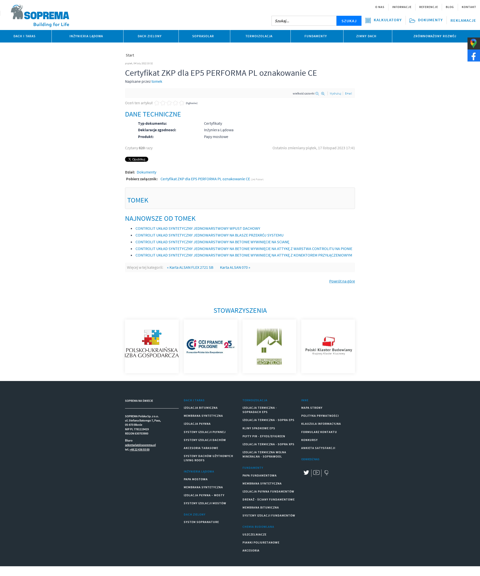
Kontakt (469, 7)
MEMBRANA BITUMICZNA (260, 507)
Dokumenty (146, 172)
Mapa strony (311, 408)
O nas (379, 7)
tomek (157, 81)
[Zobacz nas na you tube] (316, 473)
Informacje (402, 7)
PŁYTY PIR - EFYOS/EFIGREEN (263, 436)
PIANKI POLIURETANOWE (261, 542)
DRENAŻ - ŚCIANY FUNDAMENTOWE (268, 499)
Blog (450, 7)
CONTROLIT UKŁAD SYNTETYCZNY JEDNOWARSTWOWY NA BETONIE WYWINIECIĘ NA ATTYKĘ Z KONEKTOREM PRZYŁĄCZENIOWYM (244, 255)
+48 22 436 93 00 (140, 449)
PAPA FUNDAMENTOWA (259, 475)
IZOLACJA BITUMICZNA (201, 408)
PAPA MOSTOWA (196, 479)
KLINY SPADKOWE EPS (258, 428)
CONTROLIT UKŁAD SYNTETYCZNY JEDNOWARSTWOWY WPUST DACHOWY (198, 228)
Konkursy (309, 440)
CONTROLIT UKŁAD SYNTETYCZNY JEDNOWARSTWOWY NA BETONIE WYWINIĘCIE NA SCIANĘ (212, 241)
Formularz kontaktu (319, 432)
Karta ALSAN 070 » (235, 267)
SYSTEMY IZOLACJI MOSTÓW (205, 503)
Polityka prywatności (320, 416)
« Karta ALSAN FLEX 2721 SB (190, 267)
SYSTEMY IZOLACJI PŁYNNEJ (205, 432)
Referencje (428, 7)
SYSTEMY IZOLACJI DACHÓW (205, 440)
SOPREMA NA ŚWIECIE (139, 400)
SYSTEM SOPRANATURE (201, 522)
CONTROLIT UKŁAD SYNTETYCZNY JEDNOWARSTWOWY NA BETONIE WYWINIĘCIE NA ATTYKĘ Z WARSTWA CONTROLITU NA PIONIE (244, 248)
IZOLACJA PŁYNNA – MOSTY (204, 495)
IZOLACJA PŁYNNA (197, 424)
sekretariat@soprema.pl (140, 445)
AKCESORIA (251, 550)
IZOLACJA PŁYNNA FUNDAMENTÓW (268, 491)
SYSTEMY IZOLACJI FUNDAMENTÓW (268, 515)
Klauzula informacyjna (321, 424)
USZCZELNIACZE (254, 534)
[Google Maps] (326, 473)
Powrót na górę (342, 281)
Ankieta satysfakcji (318, 448)
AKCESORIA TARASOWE (201, 448)
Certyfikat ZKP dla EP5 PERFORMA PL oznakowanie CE (205, 178)
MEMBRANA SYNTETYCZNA (203, 416)
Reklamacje (463, 20)
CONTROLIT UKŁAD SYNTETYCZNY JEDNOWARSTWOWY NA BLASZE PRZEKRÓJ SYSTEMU (210, 235)
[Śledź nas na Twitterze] (306, 473)
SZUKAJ (349, 20)
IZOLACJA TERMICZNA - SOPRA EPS (268, 420)
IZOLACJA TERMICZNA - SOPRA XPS (268, 444)
